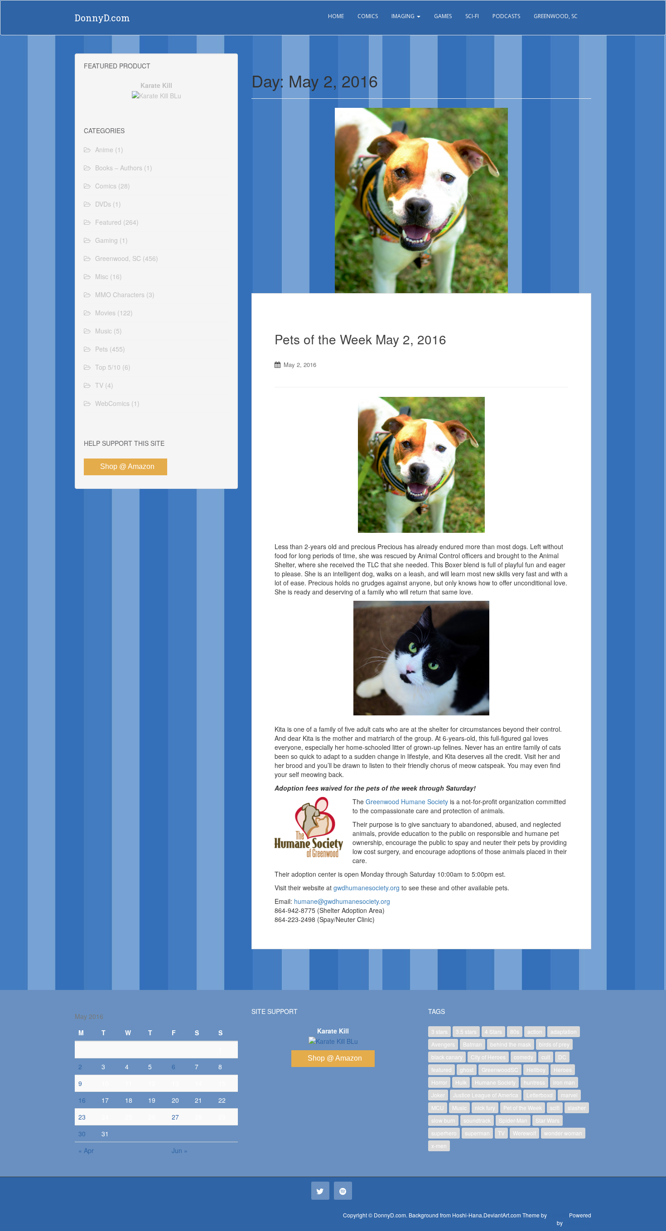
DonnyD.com (102, 18)
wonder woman (563, 1133)
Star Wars (548, 1120)
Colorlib (558, 1215)
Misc (101, 276)
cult (545, 1057)
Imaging (403, 16)
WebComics (112, 403)
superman (477, 1133)
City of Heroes (488, 1057)
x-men (439, 1145)
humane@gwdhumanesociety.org (342, 901)
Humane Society (495, 1082)
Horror (439, 1082)
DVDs (103, 203)
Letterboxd (539, 1095)
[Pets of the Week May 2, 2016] (421, 201)
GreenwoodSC (500, 1069)
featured (441, 1069)
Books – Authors (118, 167)
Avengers (443, 1044)
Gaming (106, 240)
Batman (472, 1044)
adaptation (563, 1031)
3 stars (439, 1031)
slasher (577, 1107)
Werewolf (524, 1133)
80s (514, 1031)
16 (82, 1100)
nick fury (485, 1107)
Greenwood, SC (556, 16)
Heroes (563, 1069)
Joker (438, 1095)
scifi (555, 1107)
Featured (108, 222)
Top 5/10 (108, 367)
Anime (104, 149)
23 (82, 1116)
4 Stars (493, 1031)
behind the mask (510, 1044)
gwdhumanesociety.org (366, 887)
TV (99, 385)
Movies (105, 312)
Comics (367, 16)
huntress (534, 1082)
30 (82, 1133)
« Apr (86, 1150)
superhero (444, 1133)
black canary (447, 1057)
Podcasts (506, 16)
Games (443, 16)
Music (103, 330)
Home (336, 16)
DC (562, 1057)
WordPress (577, 1222)
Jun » (180, 1150)
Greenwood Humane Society (407, 801)
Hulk (461, 1082)
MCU (437, 1107)
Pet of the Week (522, 1107)
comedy (523, 1057)
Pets (101, 348)
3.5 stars (466, 1031)
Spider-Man (513, 1120)
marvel (569, 1095)
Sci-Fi (472, 16)
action (534, 1031)
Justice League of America (485, 1095)
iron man (564, 1082)
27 (175, 1116)
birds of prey (554, 1044)
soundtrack (477, 1120)
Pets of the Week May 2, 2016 (360, 339)
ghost (466, 1069)
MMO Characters (120, 294)
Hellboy (535, 1069)
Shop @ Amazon (127, 466)
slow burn (443, 1120)
